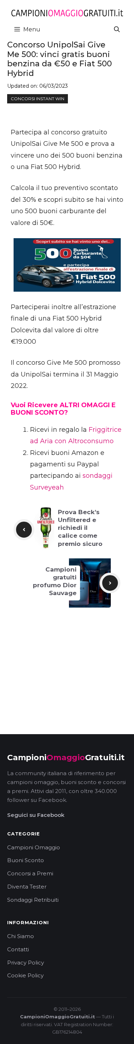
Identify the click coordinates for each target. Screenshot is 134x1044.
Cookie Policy (25, 975)
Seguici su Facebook (35, 815)
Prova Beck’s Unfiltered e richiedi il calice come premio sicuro (80, 527)
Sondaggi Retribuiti (33, 899)
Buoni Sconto (25, 860)
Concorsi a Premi (30, 873)
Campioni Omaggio (33, 847)
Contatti (18, 949)
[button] (116, 29)
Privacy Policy (25, 962)
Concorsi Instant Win (37, 98)
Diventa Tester (26, 886)
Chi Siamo (20, 936)
